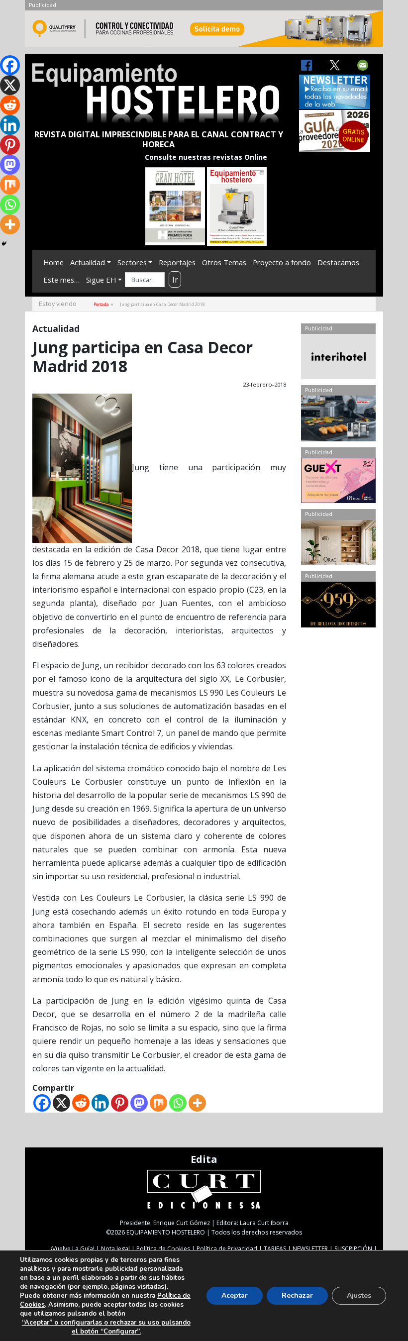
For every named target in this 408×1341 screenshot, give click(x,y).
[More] (197, 1103)
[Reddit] (81, 1103)
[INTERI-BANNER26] (338, 358)
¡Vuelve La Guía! (73, 1248)
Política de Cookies (163, 1248)
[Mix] (158, 1103)
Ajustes (359, 1295)
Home (53, 262)
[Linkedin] (100, 1103)
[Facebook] (42, 1103)
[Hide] (4, 244)
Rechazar (297, 1295)
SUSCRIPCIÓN (353, 1248)
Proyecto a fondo (282, 262)
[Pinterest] (119, 1103)
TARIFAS (275, 1248)
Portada (101, 304)
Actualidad (87, 262)
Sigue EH (101, 280)
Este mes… (61, 280)
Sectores (132, 262)
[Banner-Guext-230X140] (338, 482)
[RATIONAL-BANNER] (338, 420)
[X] (61, 1103)
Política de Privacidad (227, 1248)
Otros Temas (224, 262)
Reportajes (177, 262)
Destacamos (338, 262)
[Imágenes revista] (204, 31)
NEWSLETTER (310, 1248)
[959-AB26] (338, 606)
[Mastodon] (139, 1103)
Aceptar (234, 1295)
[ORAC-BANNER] (338, 544)
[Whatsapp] (178, 1103)
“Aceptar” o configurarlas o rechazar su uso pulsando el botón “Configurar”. (106, 1327)
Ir (175, 279)
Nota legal (115, 1248)
